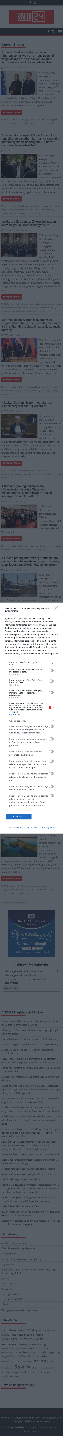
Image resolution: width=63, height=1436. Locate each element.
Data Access (31, 827)
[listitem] (31, 663)
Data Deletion (14, 827)
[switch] (51, 670)
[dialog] (31, 718)
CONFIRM (19, 816)
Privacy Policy (49, 827)
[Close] (57, 609)
